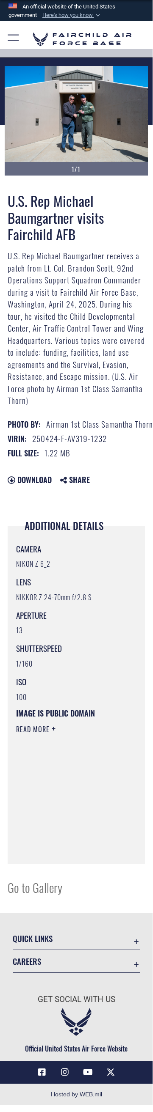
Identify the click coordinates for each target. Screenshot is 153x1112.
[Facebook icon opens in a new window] (42, 1072)
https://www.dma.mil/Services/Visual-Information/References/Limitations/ (67, 848)
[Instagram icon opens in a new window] (64, 1072)
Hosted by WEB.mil (76, 1094)
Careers (27, 961)
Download (33, 479)
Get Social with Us (76, 999)
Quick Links (33, 938)
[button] (72, 15)
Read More (34, 729)
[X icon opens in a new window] (110, 1072)
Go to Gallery (35, 887)
